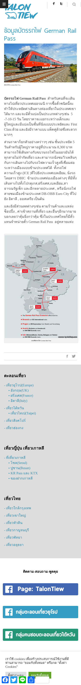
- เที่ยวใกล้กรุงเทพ (17, 508)
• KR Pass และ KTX (23, 473)
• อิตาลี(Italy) (17, 401)
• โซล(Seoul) (17, 463)
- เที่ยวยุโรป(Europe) (18, 385)
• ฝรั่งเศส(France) (20, 395)
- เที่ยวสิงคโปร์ (15, 420)
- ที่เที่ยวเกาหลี (14, 457)
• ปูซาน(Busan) (19, 468)
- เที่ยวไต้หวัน (14, 408)
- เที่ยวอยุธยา (14, 545)
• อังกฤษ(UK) (18, 390)
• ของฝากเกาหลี (20, 478)
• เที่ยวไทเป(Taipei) (22, 413)
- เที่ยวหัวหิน (13, 523)
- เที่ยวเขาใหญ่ (15, 515)
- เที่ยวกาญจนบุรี (16, 530)
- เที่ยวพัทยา (13, 537)
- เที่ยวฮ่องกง (13, 428)
